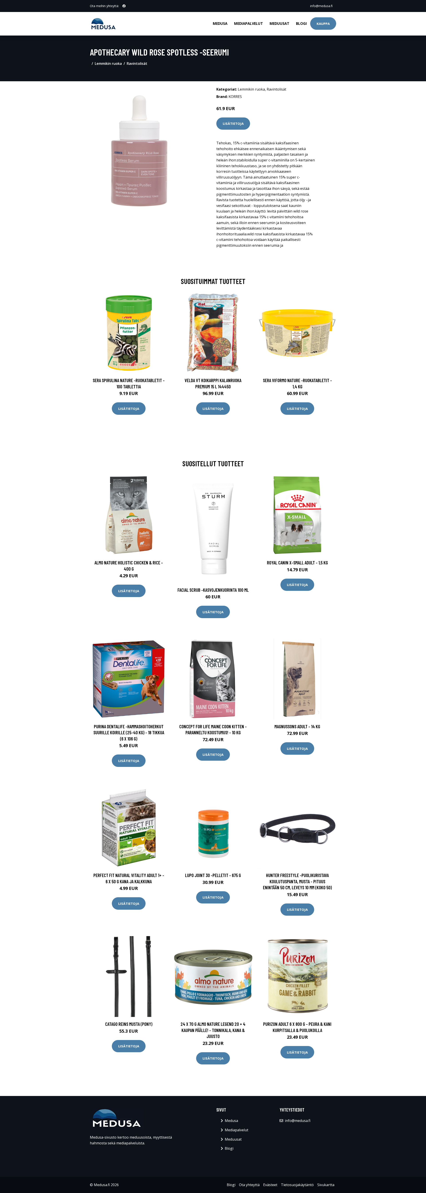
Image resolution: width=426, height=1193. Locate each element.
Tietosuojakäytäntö (297, 1184)
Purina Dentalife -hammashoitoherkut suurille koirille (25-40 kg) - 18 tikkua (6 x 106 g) (128, 732)
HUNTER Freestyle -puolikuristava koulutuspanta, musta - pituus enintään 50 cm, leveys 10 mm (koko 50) (297, 881)
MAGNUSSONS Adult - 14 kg (297, 726)
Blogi (301, 23)
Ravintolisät (137, 63)
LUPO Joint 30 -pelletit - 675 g (213, 875)
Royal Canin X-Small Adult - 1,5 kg (297, 562)
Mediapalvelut (248, 23)
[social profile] (124, 6)
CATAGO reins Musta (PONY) (128, 1024)
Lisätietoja (233, 123)
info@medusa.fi (321, 6)
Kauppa (323, 23)
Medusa (220, 23)
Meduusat (279, 23)
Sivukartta (325, 1184)
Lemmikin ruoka (108, 63)
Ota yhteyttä (249, 1184)
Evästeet (270, 1184)
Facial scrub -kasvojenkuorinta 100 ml (213, 590)
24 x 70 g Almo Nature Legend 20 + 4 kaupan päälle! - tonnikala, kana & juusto (213, 1030)
